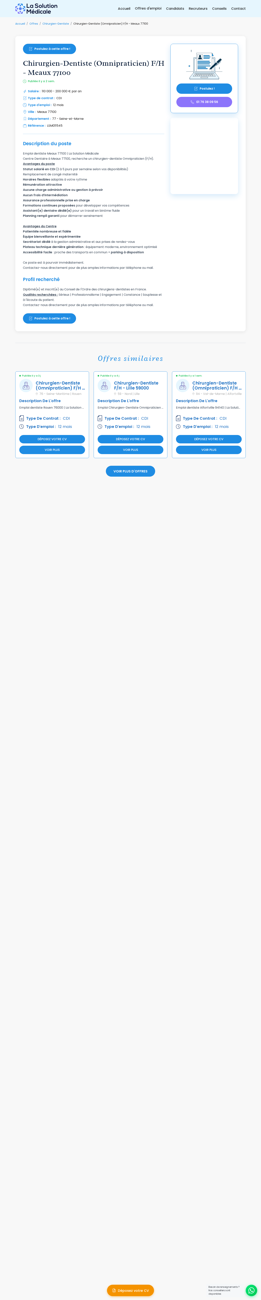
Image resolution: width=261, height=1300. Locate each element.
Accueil (124, 8)
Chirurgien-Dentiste (55, 24)
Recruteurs (198, 8)
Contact (238, 8)
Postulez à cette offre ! (52, 49)
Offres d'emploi (148, 8)
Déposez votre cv (52, 439)
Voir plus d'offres (130, 471)
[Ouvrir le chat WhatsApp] (251, 1290)
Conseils (219, 8)
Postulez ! (207, 88)
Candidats (175, 8)
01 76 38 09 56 (207, 102)
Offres (33, 24)
